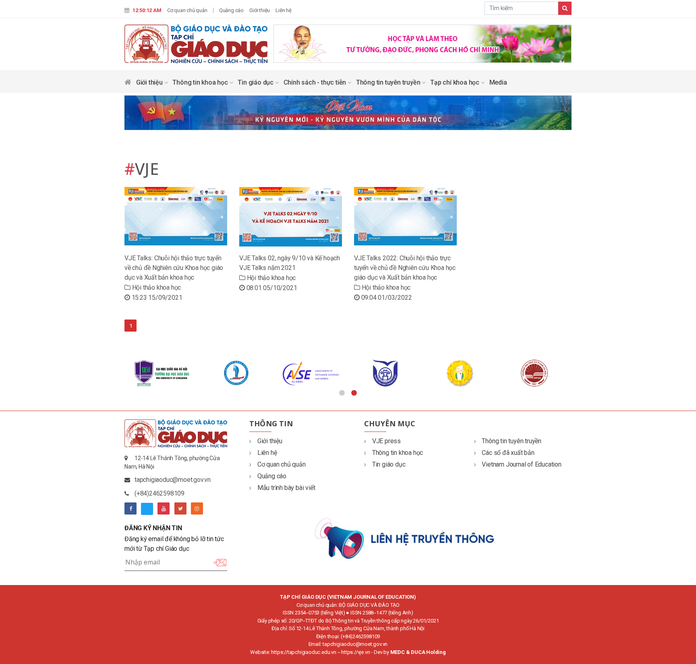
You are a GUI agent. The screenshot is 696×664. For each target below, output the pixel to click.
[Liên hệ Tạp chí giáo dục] (405, 538)
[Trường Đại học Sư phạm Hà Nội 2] (534, 373)
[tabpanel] (161, 373)
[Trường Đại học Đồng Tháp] (236, 373)
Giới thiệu (259, 10)
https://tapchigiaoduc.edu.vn (303, 652)
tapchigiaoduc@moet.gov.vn (173, 479)
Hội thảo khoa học (155, 287)
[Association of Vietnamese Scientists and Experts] (310, 373)
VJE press (386, 441)
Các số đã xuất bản (508, 452)
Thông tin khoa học (200, 82)
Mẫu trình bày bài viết (286, 488)
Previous (118, 373)
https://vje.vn (355, 652)
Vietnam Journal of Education (521, 464)
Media (498, 82)
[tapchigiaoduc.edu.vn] (195, 44)
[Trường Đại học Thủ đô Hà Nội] (385, 373)
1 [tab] (342, 393)
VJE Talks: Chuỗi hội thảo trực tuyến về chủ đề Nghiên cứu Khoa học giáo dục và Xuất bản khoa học (173, 267)
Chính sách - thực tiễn (316, 82)
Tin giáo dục (256, 82)
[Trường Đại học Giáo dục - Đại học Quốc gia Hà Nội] (161, 373)
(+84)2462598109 (159, 493)
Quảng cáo (231, 10)
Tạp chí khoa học (455, 82)
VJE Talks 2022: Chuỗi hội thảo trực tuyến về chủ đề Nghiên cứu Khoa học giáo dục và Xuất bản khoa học (405, 267)
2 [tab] (354, 393)
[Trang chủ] (127, 84)
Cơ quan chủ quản (187, 10)
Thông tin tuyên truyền (389, 82)
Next (578, 373)
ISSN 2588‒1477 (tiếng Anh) (381, 613)
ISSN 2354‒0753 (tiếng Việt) (314, 613)
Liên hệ (284, 10)
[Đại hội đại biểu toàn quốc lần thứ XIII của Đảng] (422, 43)
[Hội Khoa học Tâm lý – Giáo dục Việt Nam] (460, 373)
